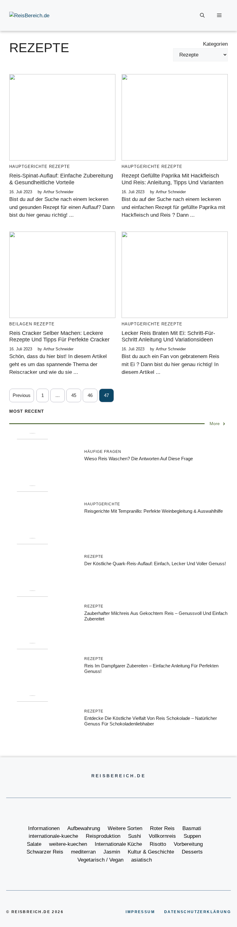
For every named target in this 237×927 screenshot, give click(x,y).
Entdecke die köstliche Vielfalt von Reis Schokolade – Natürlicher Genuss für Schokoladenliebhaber (150, 721)
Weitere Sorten (125, 828)
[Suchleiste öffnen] (202, 15)
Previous (22, 395)
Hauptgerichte (28, 166)
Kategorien (215, 44)
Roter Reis (162, 828)
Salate (34, 844)
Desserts (192, 852)
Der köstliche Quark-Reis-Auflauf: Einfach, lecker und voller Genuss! (155, 563)
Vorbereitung (188, 844)
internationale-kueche (53, 836)
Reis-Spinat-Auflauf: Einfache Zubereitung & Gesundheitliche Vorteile (61, 179)
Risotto (158, 844)
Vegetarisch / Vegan (100, 860)
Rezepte (59, 166)
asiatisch (141, 860)
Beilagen (20, 324)
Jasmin (111, 852)
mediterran (83, 852)
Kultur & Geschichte (151, 852)
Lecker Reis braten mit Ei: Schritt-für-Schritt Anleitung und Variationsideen (168, 336)
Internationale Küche (118, 844)
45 (73, 395)
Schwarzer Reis (45, 852)
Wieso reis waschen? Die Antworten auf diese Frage (138, 458)
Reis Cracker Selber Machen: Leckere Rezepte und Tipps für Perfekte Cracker (59, 336)
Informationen (44, 828)
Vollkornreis (162, 836)
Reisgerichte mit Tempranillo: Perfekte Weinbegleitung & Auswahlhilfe (153, 511)
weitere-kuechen (68, 844)
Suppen (192, 836)
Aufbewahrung (83, 828)
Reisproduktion (103, 836)
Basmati (191, 828)
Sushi (134, 836)
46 (90, 395)
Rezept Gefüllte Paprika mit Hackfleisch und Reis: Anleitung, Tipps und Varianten (172, 179)
